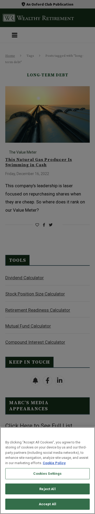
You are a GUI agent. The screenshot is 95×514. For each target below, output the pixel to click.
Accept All (47, 504)
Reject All (47, 489)
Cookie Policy (54, 463)
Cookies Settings (47, 474)
